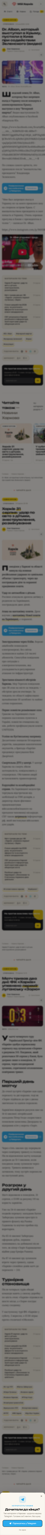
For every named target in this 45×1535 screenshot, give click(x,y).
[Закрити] (41, 1496)
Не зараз (22, 1530)
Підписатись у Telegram (24, 1523)
